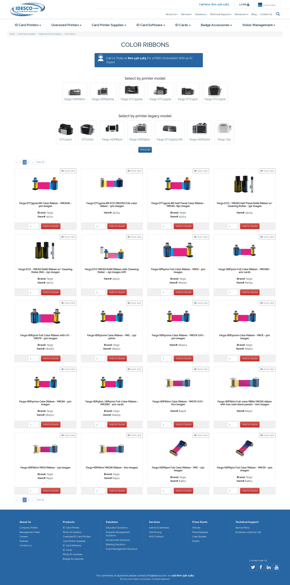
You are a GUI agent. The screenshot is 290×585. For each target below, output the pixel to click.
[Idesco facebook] (260, 567)
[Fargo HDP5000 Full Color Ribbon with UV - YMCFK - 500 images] (45, 316)
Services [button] (185, 14)
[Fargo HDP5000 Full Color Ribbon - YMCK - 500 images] (178, 250)
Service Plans (242, 527)
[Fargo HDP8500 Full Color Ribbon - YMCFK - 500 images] (244, 448)
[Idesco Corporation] (29, 9)
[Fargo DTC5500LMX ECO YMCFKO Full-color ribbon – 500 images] (112, 183)
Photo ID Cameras (72, 554)
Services (154, 521)
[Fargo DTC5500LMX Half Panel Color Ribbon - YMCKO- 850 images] (178, 183)
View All (40, 162)
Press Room (199, 521)
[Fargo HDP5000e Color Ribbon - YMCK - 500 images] (244, 316)
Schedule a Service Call (248, 532)
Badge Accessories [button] (215, 25)
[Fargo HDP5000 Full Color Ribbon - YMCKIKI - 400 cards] (244, 250)
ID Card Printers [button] (27, 25)
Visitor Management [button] (257, 25)
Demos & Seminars (159, 527)
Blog (254, 14)
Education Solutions (116, 527)
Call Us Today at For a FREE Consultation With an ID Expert (149, 60)
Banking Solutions (115, 544)
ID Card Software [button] (149, 25)
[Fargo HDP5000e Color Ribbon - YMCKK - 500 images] (45, 382)
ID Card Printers (71, 527)
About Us (25, 521)
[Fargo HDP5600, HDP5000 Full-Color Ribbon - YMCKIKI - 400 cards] (112, 382)
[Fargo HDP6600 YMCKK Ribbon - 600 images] (112, 448)
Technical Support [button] (220, 14)
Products (69, 521)
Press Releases (200, 532)
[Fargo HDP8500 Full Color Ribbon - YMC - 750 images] (178, 448)
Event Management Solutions (121, 549)
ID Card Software (72, 545)
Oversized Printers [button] (65, 25)
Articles (196, 527)
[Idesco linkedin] (268, 567)
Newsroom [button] (240, 14)
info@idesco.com (157, 575)
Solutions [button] (200, 14)
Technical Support (247, 521)
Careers (23, 536)
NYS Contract (156, 536)
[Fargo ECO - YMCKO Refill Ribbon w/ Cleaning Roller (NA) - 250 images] (45, 250)
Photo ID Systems (72, 532)
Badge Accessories (73, 559)
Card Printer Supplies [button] (108, 25)
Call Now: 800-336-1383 (214, 4)
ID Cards (67, 550)
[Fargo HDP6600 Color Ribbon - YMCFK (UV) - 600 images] (178, 382)
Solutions (112, 521)
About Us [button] (171, 14)
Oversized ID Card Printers (77, 536)
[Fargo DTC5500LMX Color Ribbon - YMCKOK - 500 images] (45, 183)
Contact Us (266, 14)
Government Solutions (118, 540)
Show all (145, 149)
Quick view (69, 171)
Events (195, 541)
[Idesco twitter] (253, 567)
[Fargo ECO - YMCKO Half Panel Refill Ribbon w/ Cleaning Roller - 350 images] (244, 183)
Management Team (29, 532)
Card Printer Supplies (74, 541)
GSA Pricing (155, 532)
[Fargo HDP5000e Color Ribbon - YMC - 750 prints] (112, 316)
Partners (23, 541)
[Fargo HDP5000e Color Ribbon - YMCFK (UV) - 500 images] (178, 316)
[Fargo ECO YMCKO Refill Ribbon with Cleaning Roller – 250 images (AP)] (112, 250)
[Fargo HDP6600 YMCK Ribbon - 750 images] (45, 448)
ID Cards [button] (181, 25)
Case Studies (199, 536)
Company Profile (28, 527)
